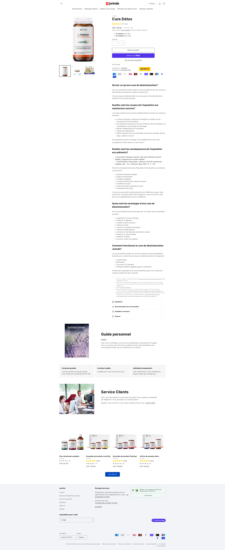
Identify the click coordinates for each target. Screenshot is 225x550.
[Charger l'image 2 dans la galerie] (77, 71)
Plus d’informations (148, 495)
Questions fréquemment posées (69, 496)
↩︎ (127, 280)
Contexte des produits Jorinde (106, 503)
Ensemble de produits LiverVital (98, 456)
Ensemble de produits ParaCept (125, 456)
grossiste (98, 507)
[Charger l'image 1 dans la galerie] (65, 71)
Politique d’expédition (151, 544)
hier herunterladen (124, 287)
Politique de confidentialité (124, 544)
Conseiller (62, 502)
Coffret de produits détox (149, 456)
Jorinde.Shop (73, 544)
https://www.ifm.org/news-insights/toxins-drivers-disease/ (144, 291)
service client (150, 403)
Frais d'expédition (126, 30)
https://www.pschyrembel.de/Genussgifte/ (150, 279)
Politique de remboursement (109, 544)
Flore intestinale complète (69, 456)
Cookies (61, 509)
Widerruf (62, 506)
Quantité (114, 39)
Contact (62, 492)
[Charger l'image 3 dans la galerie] (89, 71)
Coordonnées (162, 544)
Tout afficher (112, 474)
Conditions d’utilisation (138, 544)
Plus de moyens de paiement (133, 60)
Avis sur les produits (65, 499)
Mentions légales (161, 545)
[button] (61, 3)
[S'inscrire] (92, 520)
